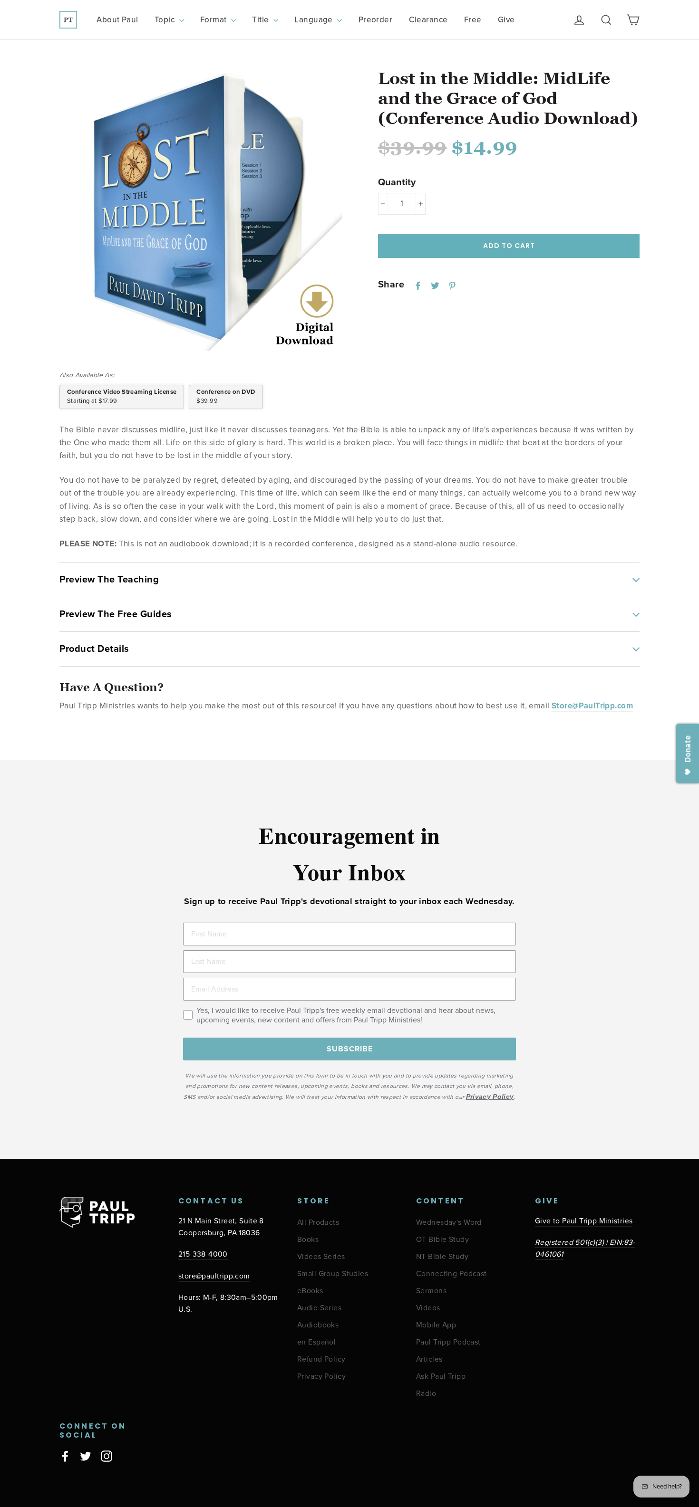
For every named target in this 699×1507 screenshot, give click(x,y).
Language (314, 20)
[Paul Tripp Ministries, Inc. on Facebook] (65, 1456)
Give (506, 20)
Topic (166, 20)
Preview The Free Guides (115, 614)
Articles (429, 1359)
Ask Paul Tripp (441, 1376)
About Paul (117, 20)
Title (261, 20)
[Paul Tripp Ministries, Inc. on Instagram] (106, 1456)
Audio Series (319, 1308)
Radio (426, 1393)
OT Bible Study (442, 1239)
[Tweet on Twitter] (435, 285)
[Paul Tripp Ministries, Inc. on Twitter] (85, 1456)
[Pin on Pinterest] (452, 285)
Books (308, 1239)
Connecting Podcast (451, 1273)
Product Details (94, 649)
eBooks (310, 1291)
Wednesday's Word (449, 1222)
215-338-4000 (203, 1254)
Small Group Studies (332, 1273)
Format (214, 20)
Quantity (397, 182)
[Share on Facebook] (418, 285)
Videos (428, 1308)
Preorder (375, 20)
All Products (318, 1222)
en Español (316, 1342)
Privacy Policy (321, 1376)
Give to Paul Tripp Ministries (583, 1221)
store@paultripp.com (214, 1276)
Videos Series (321, 1256)
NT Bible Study (442, 1256)
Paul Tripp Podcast (448, 1342)
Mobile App (436, 1325)
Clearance (428, 20)
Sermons (431, 1291)
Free (473, 20)
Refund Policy (321, 1359)
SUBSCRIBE (350, 1049)
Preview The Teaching (109, 579)
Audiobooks (318, 1325)
